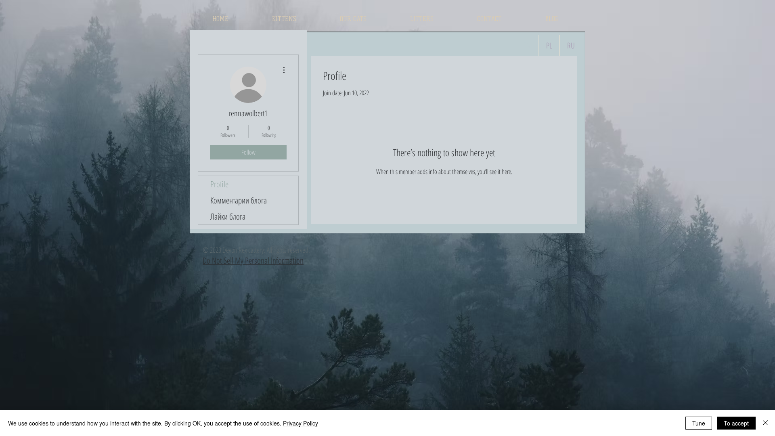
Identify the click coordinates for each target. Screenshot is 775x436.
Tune (698, 423)
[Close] (765, 423)
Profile (219, 184)
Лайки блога (227, 216)
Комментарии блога (238, 200)
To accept (736, 423)
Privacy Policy (300, 423)
